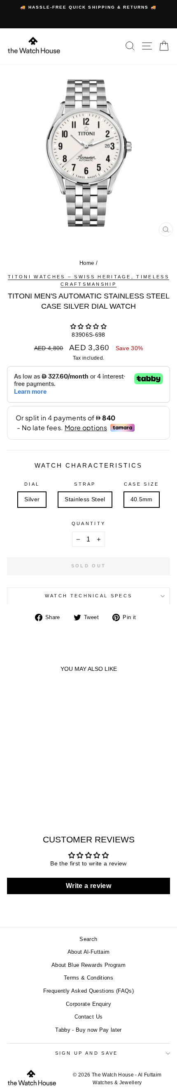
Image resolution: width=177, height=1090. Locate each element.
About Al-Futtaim (89, 952)
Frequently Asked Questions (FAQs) (88, 991)
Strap (85, 484)
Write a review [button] (88, 885)
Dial (32, 484)
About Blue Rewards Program (88, 965)
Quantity (89, 523)
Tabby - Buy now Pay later (88, 1030)
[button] (88, 327)
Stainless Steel (85, 499)
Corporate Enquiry (88, 1004)
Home (86, 263)
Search (88, 939)
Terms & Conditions (88, 978)
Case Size (141, 484)
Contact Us (88, 1017)
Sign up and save (86, 1053)
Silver (32, 499)
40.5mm (141, 499)
